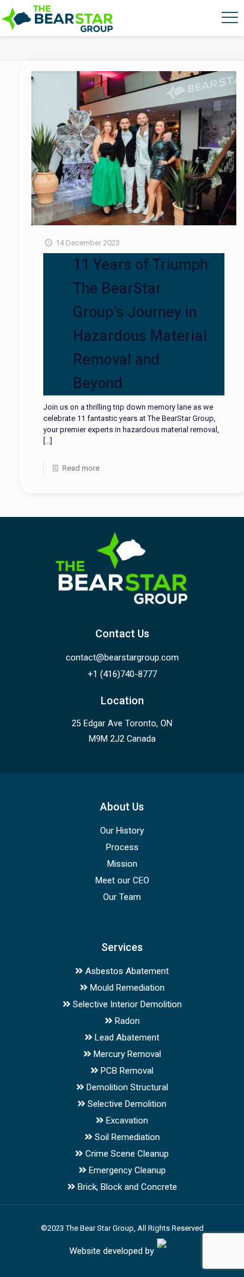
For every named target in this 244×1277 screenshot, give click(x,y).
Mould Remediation (126, 987)
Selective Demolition (125, 1104)
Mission (122, 863)
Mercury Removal (126, 1054)
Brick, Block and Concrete (126, 1187)
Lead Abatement (125, 1037)
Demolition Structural (126, 1087)
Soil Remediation (126, 1137)
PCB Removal (125, 1070)
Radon (126, 1021)
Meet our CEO (122, 880)
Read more (80, 468)
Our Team (122, 897)
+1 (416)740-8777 (122, 674)
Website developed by (111, 1251)
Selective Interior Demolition (126, 1004)
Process (122, 847)
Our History (122, 830)
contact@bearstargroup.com (122, 657)
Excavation (126, 1120)
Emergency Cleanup (126, 1170)
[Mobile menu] (228, 18)
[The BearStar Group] (57, 18)
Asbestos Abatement (126, 971)
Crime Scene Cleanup (126, 1153)
